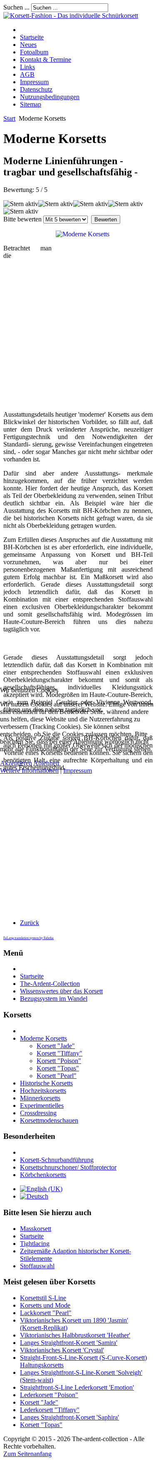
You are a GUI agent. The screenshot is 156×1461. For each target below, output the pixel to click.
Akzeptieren (16, 763)
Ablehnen (46, 763)
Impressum (77, 770)
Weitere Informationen (29, 770)
